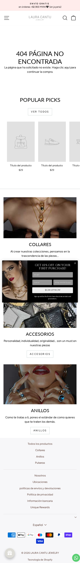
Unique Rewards (40, 507)
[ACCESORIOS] (40, 307)
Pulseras (40, 462)
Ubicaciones (40, 481)
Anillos (40, 456)
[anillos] (40, 384)
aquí (67, 67)
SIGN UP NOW (53, 290)
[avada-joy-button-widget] (10, 553)
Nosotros (40, 475)
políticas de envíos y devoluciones (40, 488)
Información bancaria (40, 500)
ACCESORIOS (40, 354)
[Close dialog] (75, 263)
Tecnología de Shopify (40, 559)
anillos (40, 430)
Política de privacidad (40, 494)
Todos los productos (40, 443)
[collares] (40, 217)
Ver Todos (40, 111)
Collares (40, 450)
